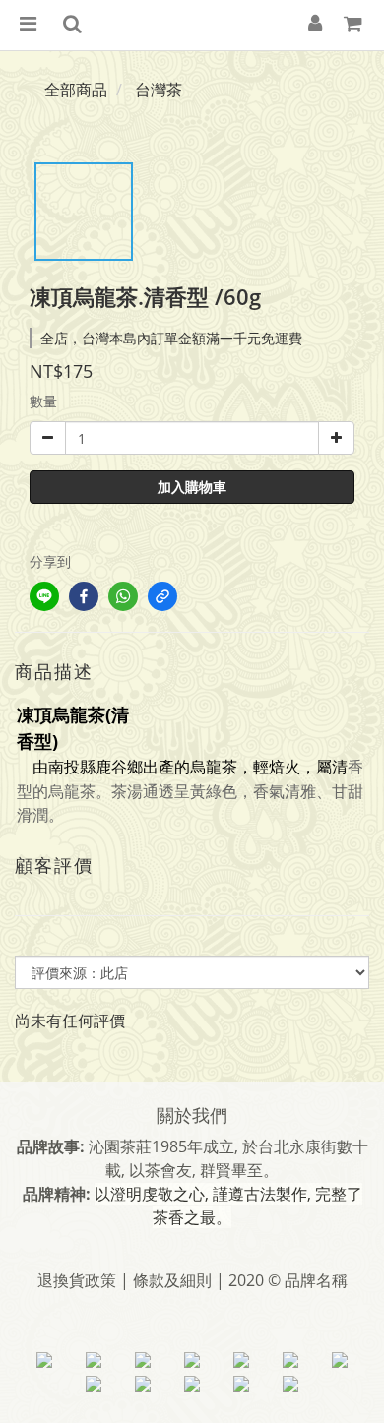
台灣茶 (158, 89)
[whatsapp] (123, 596)
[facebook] (83, 596)
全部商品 (75, 89)
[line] (44, 596)
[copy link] (162, 596)
